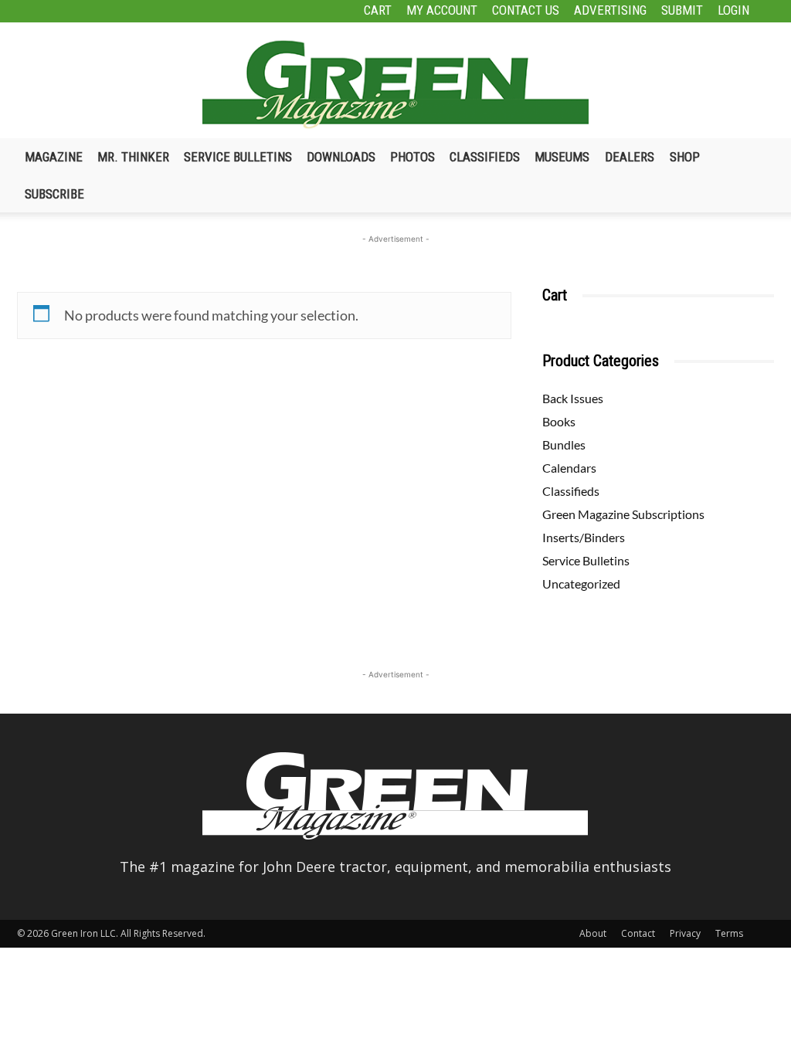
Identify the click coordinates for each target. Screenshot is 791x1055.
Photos (412, 157)
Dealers (629, 157)
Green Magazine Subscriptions (623, 514)
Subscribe (54, 194)
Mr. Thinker (133, 157)
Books (558, 421)
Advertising (610, 10)
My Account (441, 10)
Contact (638, 933)
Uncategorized (581, 583)
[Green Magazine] (395, 84)
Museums (562, 157)
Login (733, 10)
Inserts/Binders (583, 537)
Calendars (569, 467)
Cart (378, 10)
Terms (729, 933)
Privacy (685, 933)
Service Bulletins (238, 157)
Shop (685, 157)
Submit (682, 10)
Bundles (564, 444)
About (592, 933)
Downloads (341, 157)
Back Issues (572, 398)
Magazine (54, 157)
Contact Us (525, 10)
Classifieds (485, 157)
